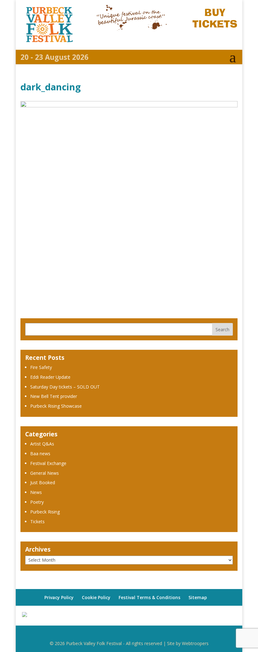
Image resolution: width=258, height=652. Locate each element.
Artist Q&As (42, 444)
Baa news (40, 453)
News (36, 492)
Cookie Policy (96, 597)
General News (44, 473)
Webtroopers (195, 643)
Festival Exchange (48, 463)
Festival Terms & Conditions (149, 597)
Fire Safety (41, 367)
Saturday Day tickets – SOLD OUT (65, 387)
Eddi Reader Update (50, 377)
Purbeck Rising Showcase (56, 406)
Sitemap (197, 597)
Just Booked (42, 482)
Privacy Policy (59, 597)
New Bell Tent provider (53, 396)
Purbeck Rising (45, 512)
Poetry (37, 502)
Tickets (37, 521)
